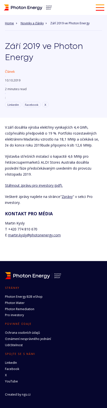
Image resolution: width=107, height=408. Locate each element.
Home (9, 23)
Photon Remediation (19, 309)
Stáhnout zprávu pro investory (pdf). (34, 185)
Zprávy (67, 196)
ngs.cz (26, 394)
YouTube (11, 381)
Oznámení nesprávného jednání (28, 339)
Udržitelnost (14, 345)
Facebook (31, 105)
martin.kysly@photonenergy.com (34, 235)
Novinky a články (32, 23)
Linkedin (13, 105)
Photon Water (15, 303)
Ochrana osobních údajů (22, 333)
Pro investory (14, 315)
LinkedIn (11, 363)
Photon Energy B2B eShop (24, 297)
